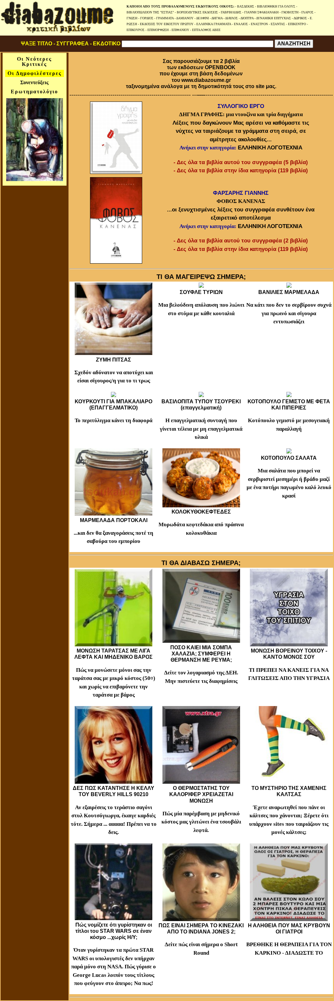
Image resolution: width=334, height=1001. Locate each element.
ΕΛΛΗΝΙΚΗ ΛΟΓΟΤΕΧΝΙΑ (270, 148)
